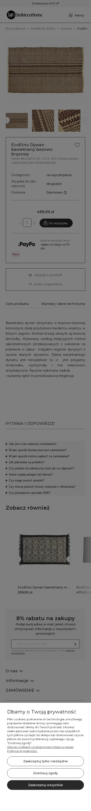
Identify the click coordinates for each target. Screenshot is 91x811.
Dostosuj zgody (45, 773)
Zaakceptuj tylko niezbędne (45, 761)
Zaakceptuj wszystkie (45, 785)
